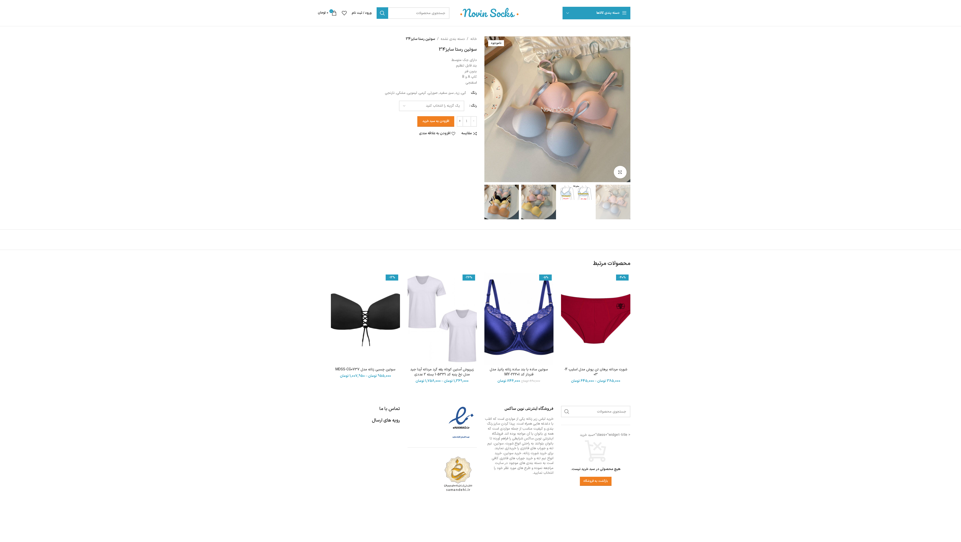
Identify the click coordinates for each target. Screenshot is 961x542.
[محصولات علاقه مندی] (344, 13)
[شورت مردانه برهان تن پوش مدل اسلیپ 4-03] (595, 319)
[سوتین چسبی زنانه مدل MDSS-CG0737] (365, 319)
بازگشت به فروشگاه (595, 481)
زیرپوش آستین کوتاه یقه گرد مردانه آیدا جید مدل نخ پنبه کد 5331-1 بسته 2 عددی (442, 372)
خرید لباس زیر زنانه (539, 419)
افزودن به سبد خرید (435, 121)
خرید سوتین (512, 453)
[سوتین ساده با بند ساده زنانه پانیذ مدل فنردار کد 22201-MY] (519, 319)
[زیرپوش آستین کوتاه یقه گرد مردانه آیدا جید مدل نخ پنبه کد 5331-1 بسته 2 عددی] (442, 319)
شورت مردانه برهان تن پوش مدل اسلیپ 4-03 (595, 372)
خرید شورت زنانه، (534, 453)
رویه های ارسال (386, 420)
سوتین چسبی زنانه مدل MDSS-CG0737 (365, 369)
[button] (624, 202)
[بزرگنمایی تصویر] (620, 172)
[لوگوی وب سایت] (489, 13)
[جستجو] (382, 13)
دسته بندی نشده (453, 39)
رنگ (474, 105)
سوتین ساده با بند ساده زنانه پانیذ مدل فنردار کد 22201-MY (519, 372)
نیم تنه (541, 458)
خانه (473, 39)
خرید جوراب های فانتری (516, 458)
